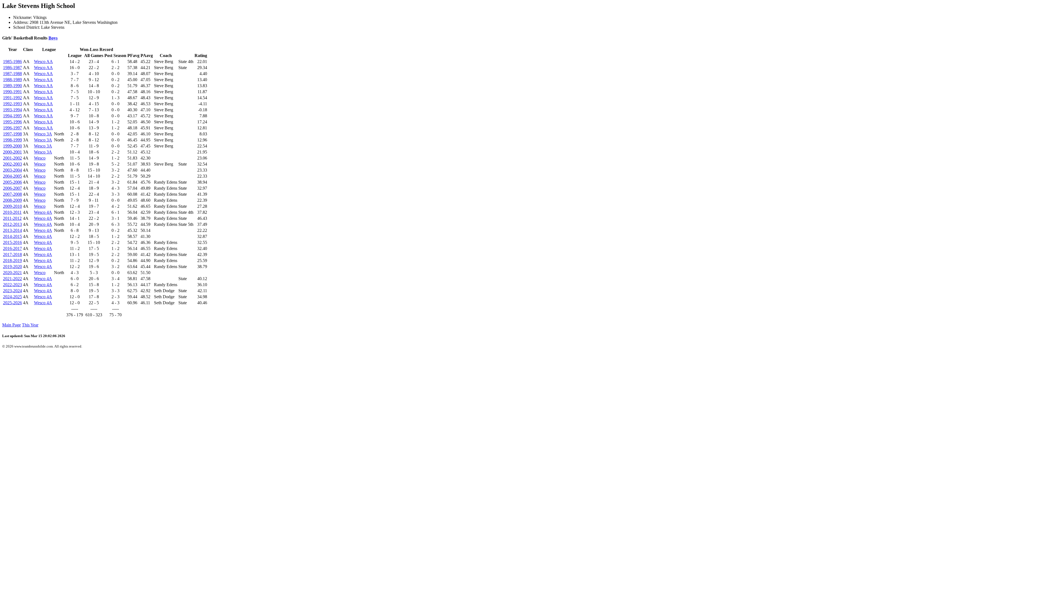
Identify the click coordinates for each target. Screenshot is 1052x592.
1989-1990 (12, 85)
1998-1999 (12, 140)
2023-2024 (12, 290)
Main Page (11, 325)
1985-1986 (12, 61)
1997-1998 (12, 134)
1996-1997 (12, 128)
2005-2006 (12, 182)
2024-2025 (12, 296)
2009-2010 (12, 206)
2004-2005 (12, 176)
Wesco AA (43, 61)
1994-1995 (12, 115)
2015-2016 (12, 242)
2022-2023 (12, 284)
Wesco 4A (43, 212)
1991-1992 (12, 97)
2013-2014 (12, 230)
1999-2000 (12, 146)
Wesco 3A (43, 134)
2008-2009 (12, 200)
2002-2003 (12, 164)
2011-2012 (12, 218)
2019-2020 (12, 266)
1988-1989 (12, 79)
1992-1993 (12, 103)
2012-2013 (12, 224)
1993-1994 (12, 109)
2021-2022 (12, 278)
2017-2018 (12, 254)
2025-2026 (12, 302)
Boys (53, 38)
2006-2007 (12, 188)
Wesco (39, 158)
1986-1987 (12, 67)
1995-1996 (12, 121)
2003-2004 (12, 170)
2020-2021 (12, 272)
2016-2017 (12, 248)
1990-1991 (12, 91)
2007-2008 (12, 194)
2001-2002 (12, 158)
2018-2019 (12, 260)
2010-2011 (12, 212)
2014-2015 (12, 236)
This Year (30, 325)
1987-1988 (12, 73)
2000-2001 (12, 152)
